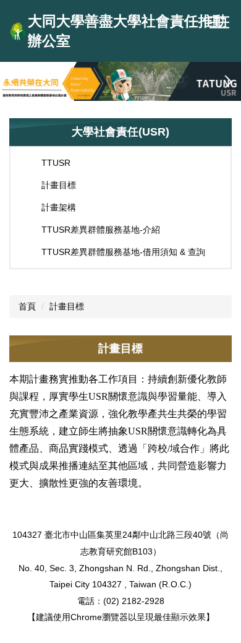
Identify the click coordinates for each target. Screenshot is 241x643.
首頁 (27, 306)
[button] (15, 81)
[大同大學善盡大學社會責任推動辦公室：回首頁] (17, 31)
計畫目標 (66, 306)
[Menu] (219, 22)
